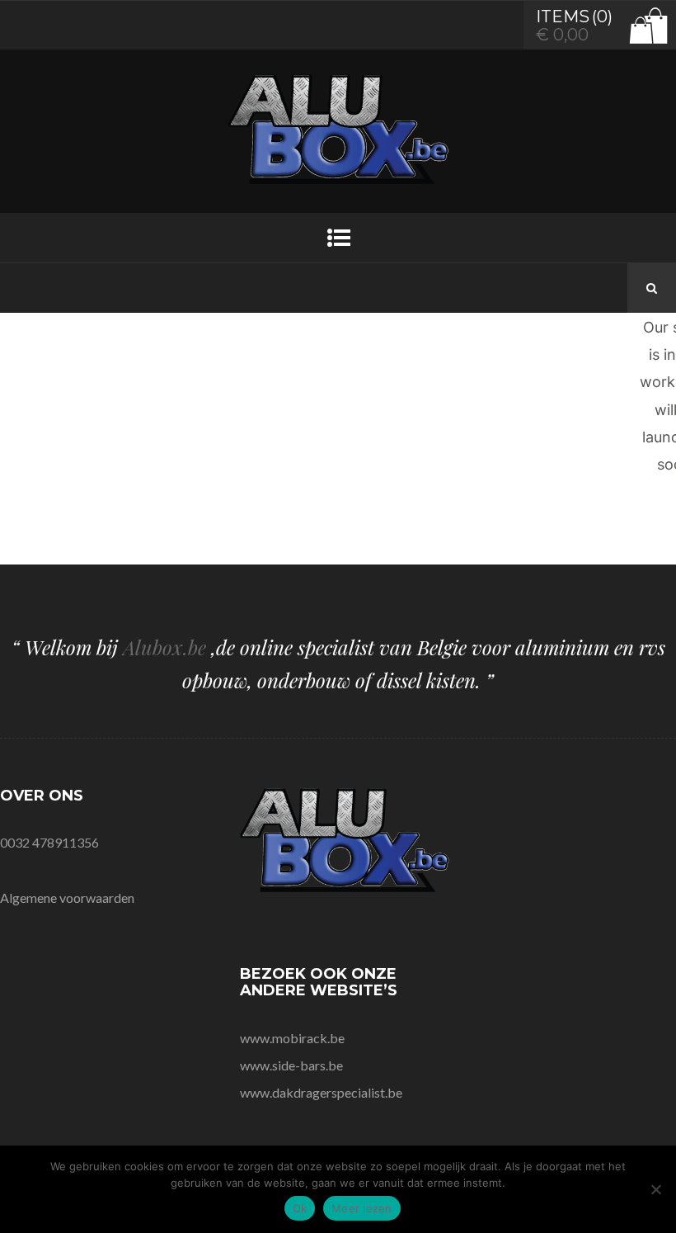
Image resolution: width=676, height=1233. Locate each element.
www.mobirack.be (292, 1038)
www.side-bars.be (291, 1065)
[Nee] (655, 1189)
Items (562, 16)
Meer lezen (361, 1208)
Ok (300, 1208)
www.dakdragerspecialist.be (321, 1092)
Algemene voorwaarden (67, 897)
